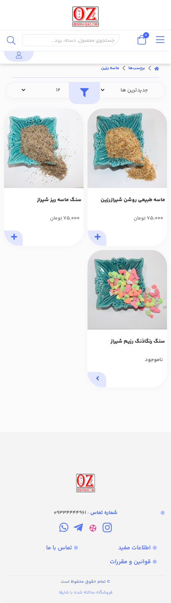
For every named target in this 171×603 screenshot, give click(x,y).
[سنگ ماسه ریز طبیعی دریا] (44, 148)
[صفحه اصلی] (156, 68)
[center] (11, 40)
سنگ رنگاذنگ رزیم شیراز (138, 341)
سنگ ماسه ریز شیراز (59, 200)
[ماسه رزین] (85, 463)
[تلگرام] (78, 529)
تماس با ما (59, 548)
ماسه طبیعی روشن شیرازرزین (133, 200)
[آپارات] (92, 529)
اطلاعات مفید (134, 548)
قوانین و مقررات (130, 561)
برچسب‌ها (136, 68)
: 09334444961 (85, 513)
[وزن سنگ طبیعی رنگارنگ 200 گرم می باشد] (127, 290)
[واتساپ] (63, 529)
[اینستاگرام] (107, 529)
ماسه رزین (110, 68)
